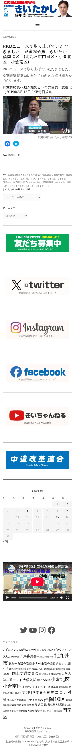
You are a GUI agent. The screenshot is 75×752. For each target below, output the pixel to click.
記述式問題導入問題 (24, 711)
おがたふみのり (27, 649)
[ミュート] (62, 597)
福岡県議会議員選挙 (22, 704)
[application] (37, 581)
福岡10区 (55, 699)
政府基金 (53, 686)
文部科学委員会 (34, 692)
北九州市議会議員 (20, 663)
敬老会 (18, 693)
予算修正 (15, 656)
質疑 (37, 710)
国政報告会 (44, 674)
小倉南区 (12, 686)
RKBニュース (14, 155)
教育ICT (10, 693)
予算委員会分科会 (45, 656)
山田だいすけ (41, 687)
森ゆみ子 (11, 700)
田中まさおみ (35, 699)
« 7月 (5, 541)
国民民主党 (56, 674)
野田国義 (58, 711)
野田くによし (47, 711)
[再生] (7, 597)
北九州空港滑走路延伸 (20, 669)
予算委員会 (28, 656)
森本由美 (21, 700)
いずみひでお (10, 649)
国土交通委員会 (25, 673)
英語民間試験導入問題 (49, 704)
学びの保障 (43, 680)
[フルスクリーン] (67, 597)
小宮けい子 (28, 686)
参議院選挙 (60, 669)
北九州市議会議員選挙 (47, 663)
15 (57, 517)
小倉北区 (60, 679)
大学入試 (29, 680)
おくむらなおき (45, 649)
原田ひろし (37, 668)
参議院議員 (49, 668)
